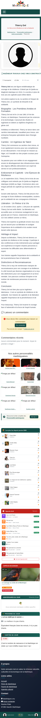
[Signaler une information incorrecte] (38, 80)
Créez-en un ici (29, 329)
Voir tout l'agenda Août (21, 559)
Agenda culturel (7, 689)
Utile (17, 80)
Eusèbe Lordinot (30, 409)
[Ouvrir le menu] (4, 12)
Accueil (4, 681)
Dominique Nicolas (10, 395)
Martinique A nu (11, 32)
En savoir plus (7, 590)
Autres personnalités (17, 34)
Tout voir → (35, 511)
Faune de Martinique (9, 687)
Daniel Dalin (30, 382)
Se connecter (20, 325)
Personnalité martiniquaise (15, 418)
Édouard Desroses (30, 395)
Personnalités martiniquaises (24, 32)
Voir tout (33, 417)
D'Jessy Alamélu (30, 368)
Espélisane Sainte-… (10, 409)
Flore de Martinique (8, 684)
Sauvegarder (7, 80)
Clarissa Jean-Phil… (10, 368)
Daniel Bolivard (10, 382)
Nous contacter (9, 701)
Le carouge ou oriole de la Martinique (14, 582)
